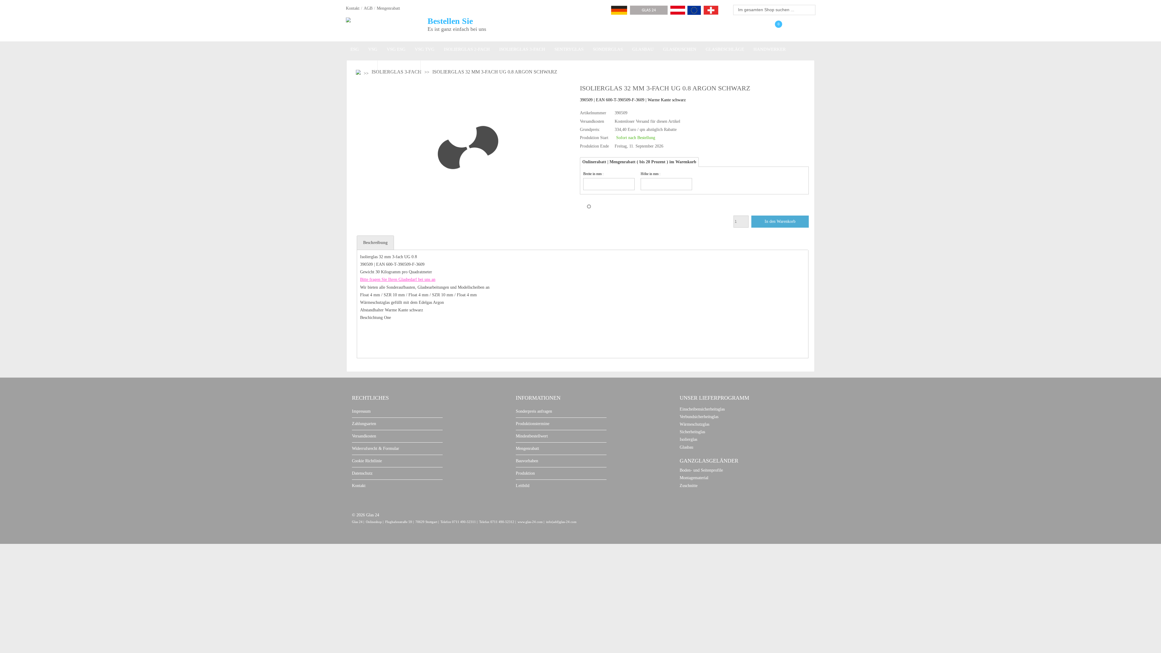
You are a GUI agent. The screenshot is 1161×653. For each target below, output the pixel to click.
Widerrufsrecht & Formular (375, 448)
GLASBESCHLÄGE (725, 49)
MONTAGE (361, 64)
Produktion (525, 473)
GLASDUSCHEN (679, 49)
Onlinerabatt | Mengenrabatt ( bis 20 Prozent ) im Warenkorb (639, 162)
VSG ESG (396, 49)
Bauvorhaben (527, 461)
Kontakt (352, 8)
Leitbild (522, 485)
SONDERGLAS (608, 49)
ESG (354, 49)
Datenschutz (362, 473)
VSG (372, 49)
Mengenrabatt (388, 8)
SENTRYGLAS (569, 49)
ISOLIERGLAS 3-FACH (522, 49)
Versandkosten (364, 436)
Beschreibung (375, 242)
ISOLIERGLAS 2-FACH (467, 49)
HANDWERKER (769, 49)
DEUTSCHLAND (399, 64)
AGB (368, 8)
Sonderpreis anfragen (534, 411)
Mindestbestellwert (532, 436)
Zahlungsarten (364, 423)
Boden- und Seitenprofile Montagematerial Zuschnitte (701, 478)
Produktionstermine (532, 423)
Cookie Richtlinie (367, 461)
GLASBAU (643, 49)
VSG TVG (424, 49)
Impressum (361, 411)
